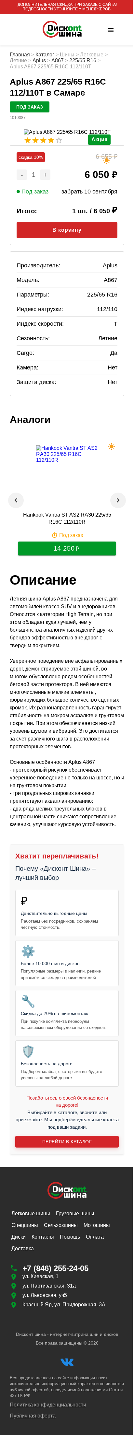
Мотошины (97, 1225)
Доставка (22, 1248)
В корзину (67, 230)
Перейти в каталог (67, 1141)
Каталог (44, 54)
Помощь (70, 1237)
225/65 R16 (82, 60)
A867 (57, 60)
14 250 (64, 548)
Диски (18, 1237)
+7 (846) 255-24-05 (55, 1268)
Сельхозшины (61, 1225)
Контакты (43, 1237)
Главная (20, 54)
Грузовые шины (75, 1213)
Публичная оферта (33, 1415)
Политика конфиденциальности (48, 1404)
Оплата (95, 1237)
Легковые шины (30, 1213)
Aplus (39, 60)
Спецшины (24, 1225)
